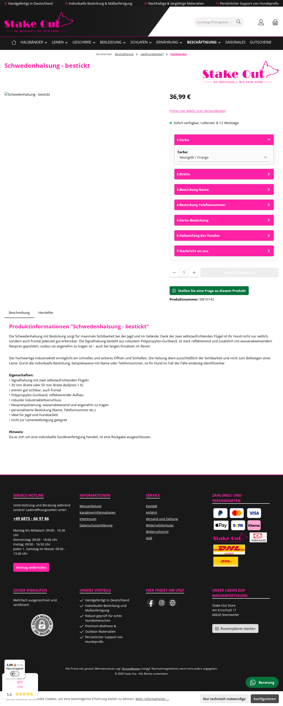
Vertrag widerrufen (31, 567)
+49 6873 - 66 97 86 (31, 518)
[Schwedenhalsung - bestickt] (82, 139)
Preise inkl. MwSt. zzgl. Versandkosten (198, 111)
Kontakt (151, 506)
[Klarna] (254, 525)
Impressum (88, 519)
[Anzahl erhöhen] (194, 272)
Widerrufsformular (160, 525)
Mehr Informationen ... (152, 699)
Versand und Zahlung (162, 519)
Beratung (266, 682)
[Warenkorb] (274, 22)
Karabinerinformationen (98, 512)
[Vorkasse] (258, 537)
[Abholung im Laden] (230, 537)
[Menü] (22, 662)
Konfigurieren (265, 699)
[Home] (14, 42)
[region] (82, 139)
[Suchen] (238, 22)
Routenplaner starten (238, 628)
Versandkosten (131, 668)
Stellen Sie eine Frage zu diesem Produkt (212, 290)
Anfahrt (151, 512)
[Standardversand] (225, 562)
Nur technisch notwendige (224, 699)
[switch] (14, 673)
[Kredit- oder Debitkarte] (245, 513)
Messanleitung (90, 506)
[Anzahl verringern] (174, 272)
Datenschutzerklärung (96, 525)
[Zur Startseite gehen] (38, 22)
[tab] (19, 312)
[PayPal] (220, 513)
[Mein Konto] (261, 22)
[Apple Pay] (221, 525)
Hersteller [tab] (45, 312)
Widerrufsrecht (157, 532)
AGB (149, 538)
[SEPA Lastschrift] (238, 525)
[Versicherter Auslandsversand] (229, 550)
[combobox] (214, 22)
